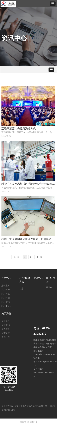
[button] (53, 3)
